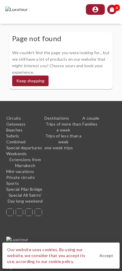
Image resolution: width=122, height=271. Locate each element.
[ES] (11, 212)
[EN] (30, 212)
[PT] (20, 212)
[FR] (39, 212)
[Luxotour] (13, 240)
